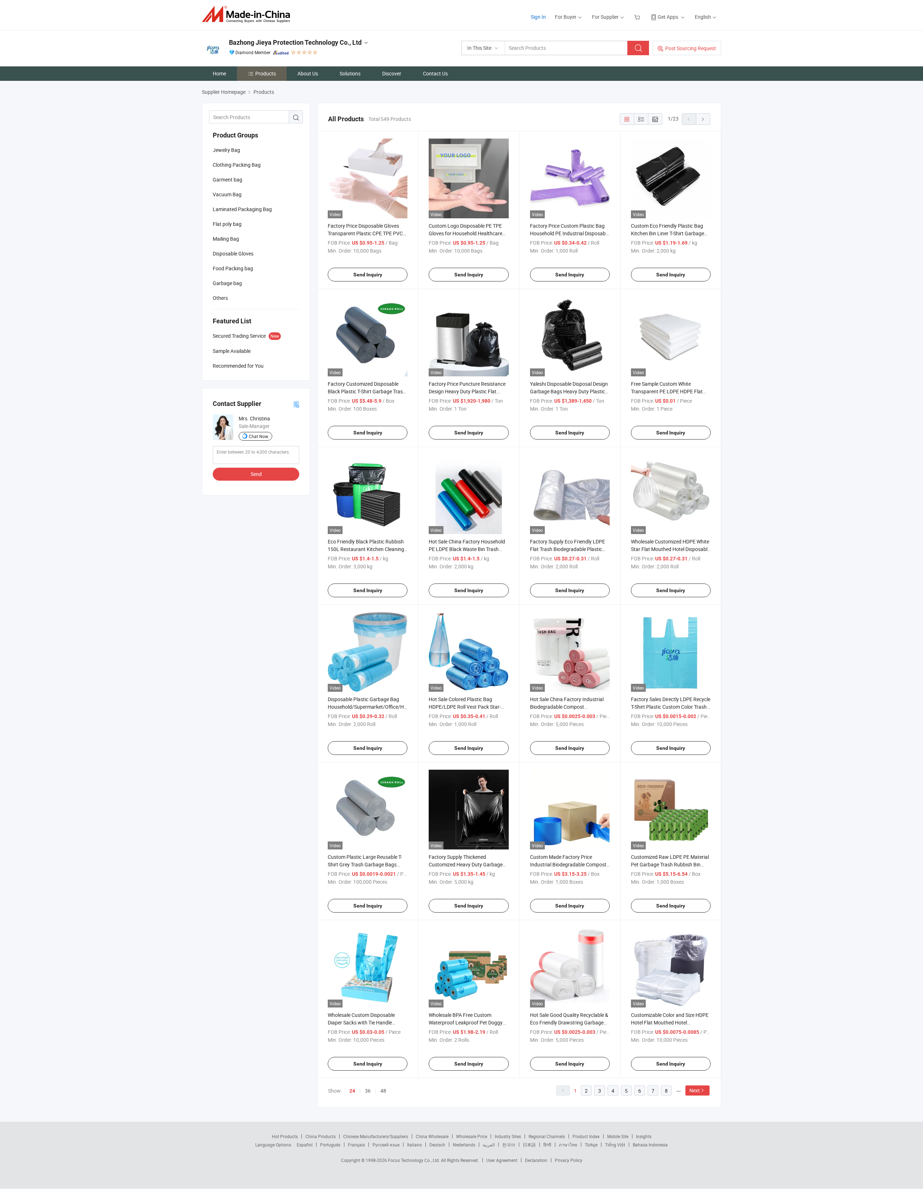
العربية (489, 1145)
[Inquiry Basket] (638, 16)
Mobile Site (617, 1136)
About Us (307, 73)
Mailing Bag (226, 238)
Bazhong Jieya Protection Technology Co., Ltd (295, 42)
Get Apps (668, 16)
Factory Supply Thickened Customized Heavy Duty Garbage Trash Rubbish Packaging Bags (466, 864)
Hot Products (285, 1136)
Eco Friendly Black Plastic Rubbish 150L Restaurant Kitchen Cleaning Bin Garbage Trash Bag (366, 549)
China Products (320, 1136)
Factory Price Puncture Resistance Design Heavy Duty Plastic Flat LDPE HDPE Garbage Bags (467, 391)
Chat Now (258, 436)
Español (305, 1145)
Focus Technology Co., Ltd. (414, 1160)
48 (383, 1090)
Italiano (414, 1145)
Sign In (538, 16)
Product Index (586, 1136)
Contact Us (435, 73)
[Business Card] (296, 404)
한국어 (508, 1145)
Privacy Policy (568, 1160)
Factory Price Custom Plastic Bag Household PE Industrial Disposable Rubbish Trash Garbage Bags (569, 233)
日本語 (529, 1145)
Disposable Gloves (233, 253)
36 (368, 1090)
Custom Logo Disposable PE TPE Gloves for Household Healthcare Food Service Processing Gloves (465, 233)
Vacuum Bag (227, 194)
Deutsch (437, 1145)
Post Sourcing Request (690, 48)
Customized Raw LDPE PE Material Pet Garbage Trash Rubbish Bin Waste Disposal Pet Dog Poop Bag (670, 864)
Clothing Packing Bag (237, 164)
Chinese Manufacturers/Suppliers (375, 1136)
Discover (391, 73)
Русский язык (385, 1145)
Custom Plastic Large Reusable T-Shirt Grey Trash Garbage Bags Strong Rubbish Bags (365, 864)
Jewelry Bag (226, 150)
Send (256, 474)
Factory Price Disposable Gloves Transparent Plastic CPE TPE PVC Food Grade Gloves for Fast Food (365, 233)
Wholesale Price (471, 1136)
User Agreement (501, 1160)
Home (219, 73)
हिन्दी (547, 1145)
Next (694, 1090)
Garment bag (227, 179)
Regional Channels (547, 1136)
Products (265, 73)
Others (220, 297)
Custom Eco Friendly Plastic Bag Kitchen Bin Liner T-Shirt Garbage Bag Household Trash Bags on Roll (669, 233)
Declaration (536, 1160)
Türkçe (591, 1145)
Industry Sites (508, 1136)
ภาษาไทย (568, 1145)
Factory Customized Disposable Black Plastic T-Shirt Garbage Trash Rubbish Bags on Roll (367, 391)
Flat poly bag (227, 223)
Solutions (350, 73)
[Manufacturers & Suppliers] (248, 14)
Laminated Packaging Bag (242, 209)
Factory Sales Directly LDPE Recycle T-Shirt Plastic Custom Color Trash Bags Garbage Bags (670, 707)
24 (352, 1091)
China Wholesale (432, 1136)
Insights (644, 1136)
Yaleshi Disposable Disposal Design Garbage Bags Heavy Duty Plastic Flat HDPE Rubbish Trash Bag (569, 391)
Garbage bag (227, 283)
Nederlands (464, 1145)
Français (356, 1145)
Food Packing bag (233, 268)
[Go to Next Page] (703, 119)
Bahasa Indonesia (650, 1145)
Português (330, 1145)
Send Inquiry (367, 274)
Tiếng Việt (615, 1145)
